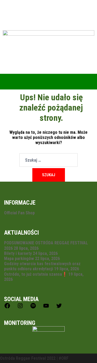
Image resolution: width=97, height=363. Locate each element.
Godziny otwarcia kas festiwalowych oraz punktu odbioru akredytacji (42, 266)
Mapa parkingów (19, 258)
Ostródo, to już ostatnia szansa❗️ (35, 274)
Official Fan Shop (19, 212)
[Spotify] (33, 307)
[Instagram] (20, 307)
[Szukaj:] (48, 160)
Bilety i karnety (18, 253)
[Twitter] (59, 307)
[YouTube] (46, 307)
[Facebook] (7, 307)
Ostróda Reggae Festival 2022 (28, 358)
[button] (48, 81)
